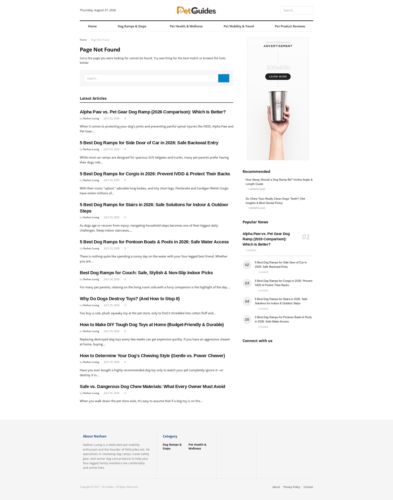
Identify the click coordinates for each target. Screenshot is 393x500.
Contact (308, 487)
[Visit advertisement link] (278, 99)
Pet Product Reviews (290, 26)
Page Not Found (100, 39)
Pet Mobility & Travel (239, 26)
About (276, 487)
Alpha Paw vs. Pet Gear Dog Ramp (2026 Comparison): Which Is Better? (153, 111)
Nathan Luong (91, 118)
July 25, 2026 (111, 305)
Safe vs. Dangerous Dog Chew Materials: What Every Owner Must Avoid (152, 386)
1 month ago (256, 189)
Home (92, 26)
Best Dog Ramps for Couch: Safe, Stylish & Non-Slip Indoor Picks (146, 272)
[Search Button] (309, 10)
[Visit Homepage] (196, 10)
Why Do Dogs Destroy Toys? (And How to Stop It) (130, 298)
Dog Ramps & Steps (132, 26)
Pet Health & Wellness (186, 26)
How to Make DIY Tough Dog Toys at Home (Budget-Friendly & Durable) (152, 324)
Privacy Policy (291, 487)
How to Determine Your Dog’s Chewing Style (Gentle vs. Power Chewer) (152, 355)
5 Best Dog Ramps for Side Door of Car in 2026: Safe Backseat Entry (149, 142)
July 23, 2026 (111, 118)
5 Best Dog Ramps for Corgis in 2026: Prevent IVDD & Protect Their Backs (155, 173)
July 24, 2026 (111, 279)
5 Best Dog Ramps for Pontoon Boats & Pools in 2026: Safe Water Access (154, 241)
